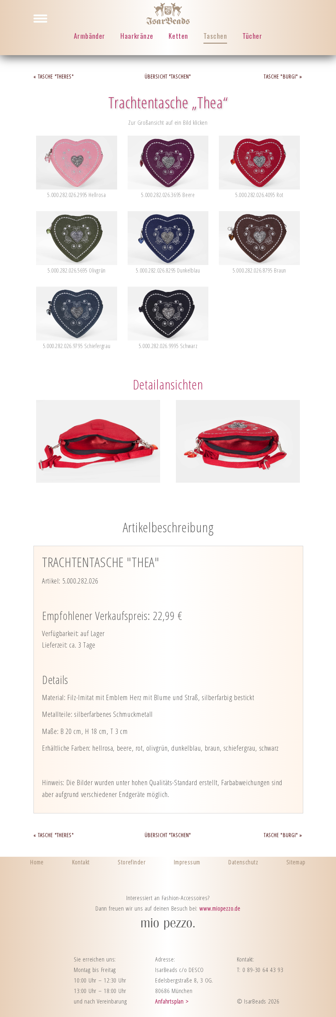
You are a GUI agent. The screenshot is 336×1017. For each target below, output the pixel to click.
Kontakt (81, 861)
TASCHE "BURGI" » (283, 76)
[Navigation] (40, 18)
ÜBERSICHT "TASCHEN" (168, 76)
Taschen (215, 36)
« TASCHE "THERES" (53, 76)
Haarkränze (136, 36)
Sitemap (296, 861)
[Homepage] (168, 22)
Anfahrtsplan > (171, 1001)
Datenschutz (243, 861)
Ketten (178, 36)
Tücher (252, 36)
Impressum (187, 861)
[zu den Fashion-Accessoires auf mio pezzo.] (168, 927)
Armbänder (89, 36)
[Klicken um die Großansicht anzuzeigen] (76, 187)
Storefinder (132, 861)
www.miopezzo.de (220, 908)
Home (37, 861)
